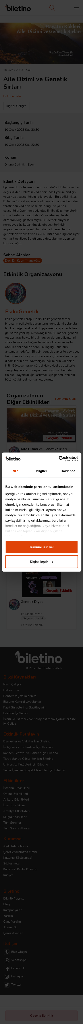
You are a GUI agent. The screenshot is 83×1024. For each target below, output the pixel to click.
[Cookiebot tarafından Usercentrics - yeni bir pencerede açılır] (59, 459)
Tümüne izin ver (41, 547)
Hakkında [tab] (68, 471)
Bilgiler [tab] (41, 471)
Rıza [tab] (15, 471)
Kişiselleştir (39, 561)
